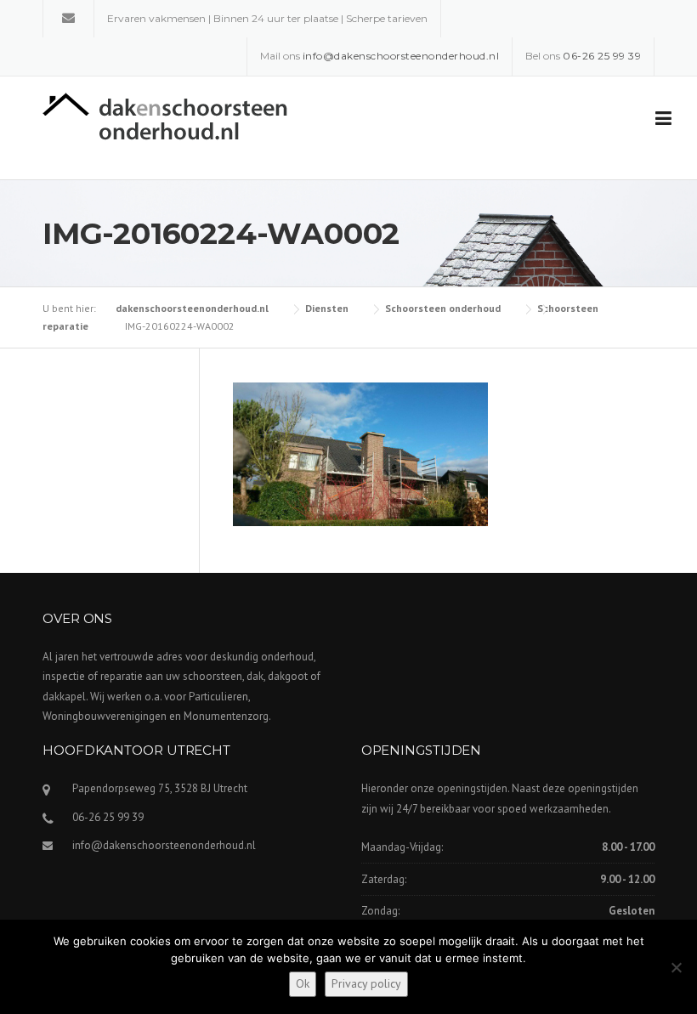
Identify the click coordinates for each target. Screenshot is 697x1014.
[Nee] (675, 967)
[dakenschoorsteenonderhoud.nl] (164, 114)
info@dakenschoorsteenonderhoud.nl (164, 845)
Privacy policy (366, 983)
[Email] (68, 17)
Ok (302, 983)
